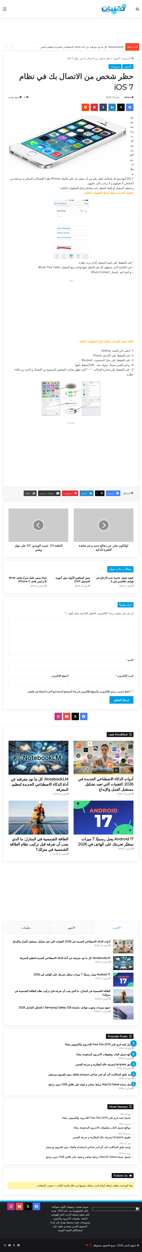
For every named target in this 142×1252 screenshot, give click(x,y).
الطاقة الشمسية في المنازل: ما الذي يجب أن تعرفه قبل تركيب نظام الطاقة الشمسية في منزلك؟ (39, 844)
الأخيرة (117, 927)
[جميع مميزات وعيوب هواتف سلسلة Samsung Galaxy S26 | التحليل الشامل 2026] (123, 1013)
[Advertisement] (71, 30)
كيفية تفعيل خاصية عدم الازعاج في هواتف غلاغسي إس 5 (114, 579)
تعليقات (25, 927)
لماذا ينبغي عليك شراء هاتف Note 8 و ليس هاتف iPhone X (27, 579)
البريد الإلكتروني (124, 675)
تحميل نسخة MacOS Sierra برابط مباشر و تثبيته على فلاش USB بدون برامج (91, 1084)
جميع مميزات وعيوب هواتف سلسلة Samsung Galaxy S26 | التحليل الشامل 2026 (64, 1007)
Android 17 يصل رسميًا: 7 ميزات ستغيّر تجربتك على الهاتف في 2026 (72, 974)
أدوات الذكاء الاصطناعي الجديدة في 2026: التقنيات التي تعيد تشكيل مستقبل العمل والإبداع (105, 784)
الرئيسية (126, 58)
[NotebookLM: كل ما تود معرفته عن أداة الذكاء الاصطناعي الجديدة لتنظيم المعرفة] (38, 758)
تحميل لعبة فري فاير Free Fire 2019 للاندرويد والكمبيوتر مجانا (99, 1044)
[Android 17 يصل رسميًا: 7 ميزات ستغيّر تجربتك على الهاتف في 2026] (103, 818)
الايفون (116, 58)
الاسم (129, 659)
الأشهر (71, 927)
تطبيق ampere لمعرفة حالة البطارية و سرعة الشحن (104, 1064)
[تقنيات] (113, 9)
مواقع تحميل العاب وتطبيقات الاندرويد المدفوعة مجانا (104, 1054)
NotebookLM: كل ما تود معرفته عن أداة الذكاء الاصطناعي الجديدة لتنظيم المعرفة (81, 46)
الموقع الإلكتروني (60, 675)
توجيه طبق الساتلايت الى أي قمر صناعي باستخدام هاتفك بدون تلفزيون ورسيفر (90, 1074)
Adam (127, 97)
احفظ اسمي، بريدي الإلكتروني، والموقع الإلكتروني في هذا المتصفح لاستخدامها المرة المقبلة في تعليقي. (78, 691)
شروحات (115, 66)
